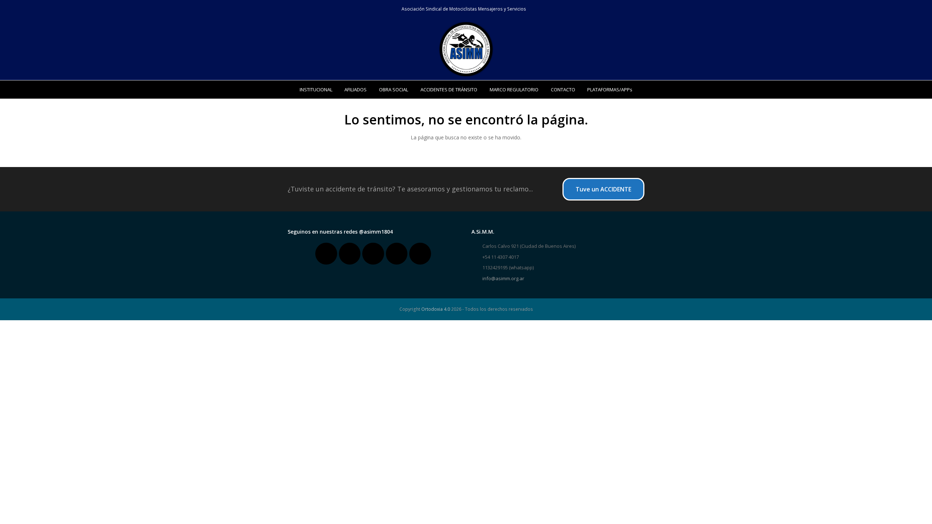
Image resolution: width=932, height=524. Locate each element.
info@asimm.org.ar (503, 278)
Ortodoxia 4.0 (435, 309)
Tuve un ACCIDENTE (603, 189)
